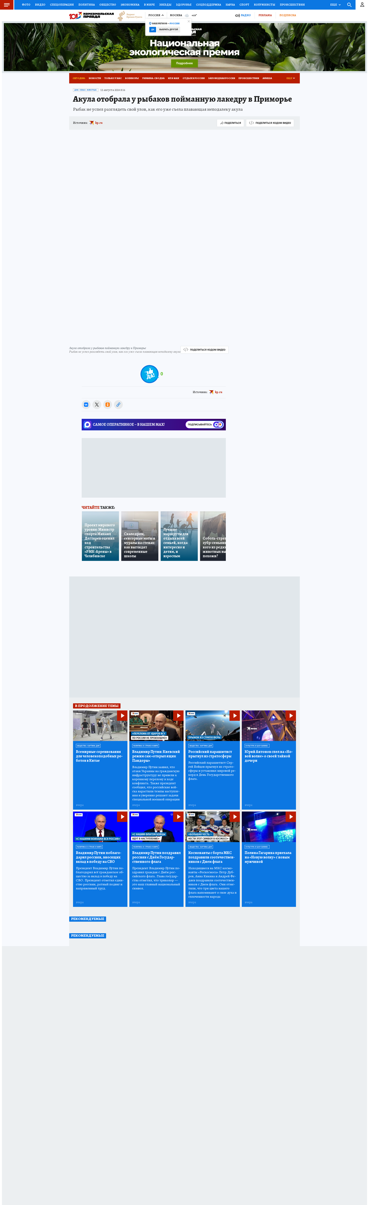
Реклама (265, 15)
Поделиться (232, 122)
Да (152, 29)
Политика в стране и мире (145, 746)
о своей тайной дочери (269, 756)
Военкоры (132, 78)
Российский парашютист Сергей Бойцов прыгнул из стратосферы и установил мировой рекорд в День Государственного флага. (212, 771)
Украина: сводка (153, 78)
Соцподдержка (208, 5)
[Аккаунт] (362, 5)
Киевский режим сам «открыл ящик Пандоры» (156, 756)
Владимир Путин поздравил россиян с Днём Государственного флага (156, 857)
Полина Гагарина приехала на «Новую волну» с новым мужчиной (268, 857)
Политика (86, 5)
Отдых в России (194, 78)
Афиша (267, 78)
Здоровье (183, 5)
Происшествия (292, 5)
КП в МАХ (173, 78)
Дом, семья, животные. (85, 90)
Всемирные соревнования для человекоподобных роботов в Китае (99, 756)
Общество (107, 5)
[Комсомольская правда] (91, 15)
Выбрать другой (168, 29)
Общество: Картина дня (88, 746)
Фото (26, 5)
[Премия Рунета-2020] (128, 15)
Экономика (130, 5)
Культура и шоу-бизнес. (257, 746)
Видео (40, 5)
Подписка (287, 15)
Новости (95, 78)
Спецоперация (62, 5)
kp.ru (99, 123)
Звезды (165, 5)
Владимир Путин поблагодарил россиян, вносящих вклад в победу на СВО (98, 857)
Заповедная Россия (221, 78)
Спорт (244, 5)
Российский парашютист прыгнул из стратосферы (210, 753)
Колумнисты (264, 5)
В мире (149, 5)
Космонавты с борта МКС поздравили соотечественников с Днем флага (211, 857)
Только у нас (113, 78)
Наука (230, 5)
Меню (6, 5)
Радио (246, 15)
